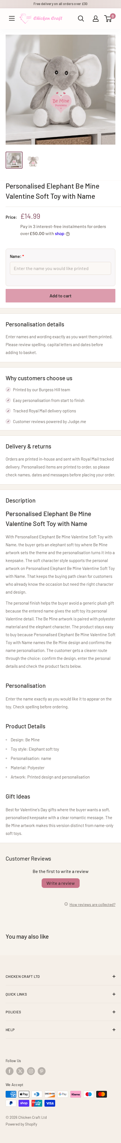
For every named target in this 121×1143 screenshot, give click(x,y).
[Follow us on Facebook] (10, 1071)
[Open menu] (12, 18)
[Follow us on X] (20, 1071)
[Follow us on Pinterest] (42, 1071)
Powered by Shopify (21, 1124)
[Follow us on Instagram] (31, 1071)
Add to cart (60, 295)
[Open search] (81, 18)
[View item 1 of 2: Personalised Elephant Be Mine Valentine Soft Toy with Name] (14, 160)
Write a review (60, 883)
